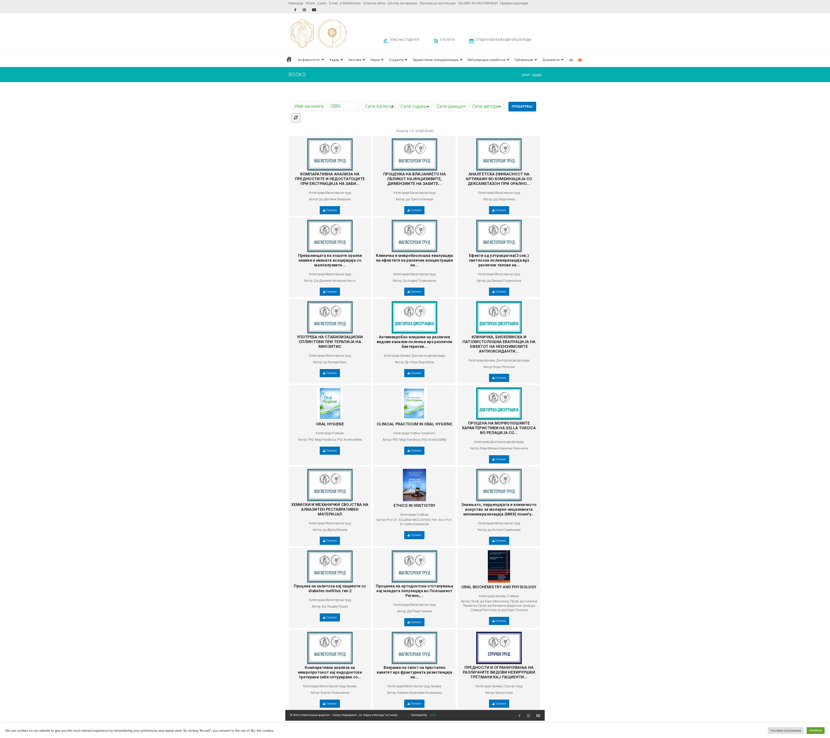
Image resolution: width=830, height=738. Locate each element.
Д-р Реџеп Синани (419, 611)
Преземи (331, 210)
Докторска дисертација (428, 355)
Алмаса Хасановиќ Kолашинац (419, 692)
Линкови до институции (437, 3)
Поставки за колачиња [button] (785, 730)
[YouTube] (314, 10)
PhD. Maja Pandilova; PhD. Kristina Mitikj (335, 439)
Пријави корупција (514, 3)
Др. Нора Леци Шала (419, 362)
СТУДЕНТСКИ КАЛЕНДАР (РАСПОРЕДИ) (504, 39)
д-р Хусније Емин (335, 362)
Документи (551, 60)
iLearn (322, 3)
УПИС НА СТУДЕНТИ (404, 39)
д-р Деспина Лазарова (335, 199)
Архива (405, 355)
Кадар (334, 60)
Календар (296, 3)
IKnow (310, 3)
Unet (433, 715)
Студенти (396, 60)
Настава (355, 60)
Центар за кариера (402, 3)
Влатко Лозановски (335, 692)
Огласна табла (374, 3)
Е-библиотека (350, 3)
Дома (525, 74)
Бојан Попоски (504, 367)
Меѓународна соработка (486, 60)
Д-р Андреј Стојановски (419, 280)
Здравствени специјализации (436, 60)
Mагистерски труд (338, 192)
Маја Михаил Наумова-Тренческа (504, 448)
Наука (375, 60)
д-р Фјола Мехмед (335, 529)
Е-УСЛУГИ (447, 39)
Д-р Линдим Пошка (335, 606)
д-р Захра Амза (504, 199)
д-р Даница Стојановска (504, 280)
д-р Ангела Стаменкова (504, 529)
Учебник (338, 433)
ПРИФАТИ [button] (815, 730)
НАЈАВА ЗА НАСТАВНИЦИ (478, 3)
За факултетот (309, 60)
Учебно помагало (422, 433)
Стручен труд (513, 686)
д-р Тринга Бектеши (419, 199)
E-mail (333, 3)
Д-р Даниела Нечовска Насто (335, 280)
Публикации (524, 60)
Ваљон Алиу (504, 692)
